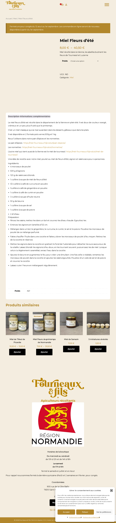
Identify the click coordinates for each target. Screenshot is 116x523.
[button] (111, 490)
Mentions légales (36, 520)
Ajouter (17, 352)
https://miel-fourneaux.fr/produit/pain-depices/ (44, 143)
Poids (65, 61)
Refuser (85, 512)
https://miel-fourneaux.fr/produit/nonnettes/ (42, 147)
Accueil (9, 19)
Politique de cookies (75, 517)
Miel (15, 19)
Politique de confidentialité (91, 517)
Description (13, 116)
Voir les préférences (103, 512)
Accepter (66, 512)
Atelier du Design (52, 520)
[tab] (13, 116)
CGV (44, 520)
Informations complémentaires (35, 116)
